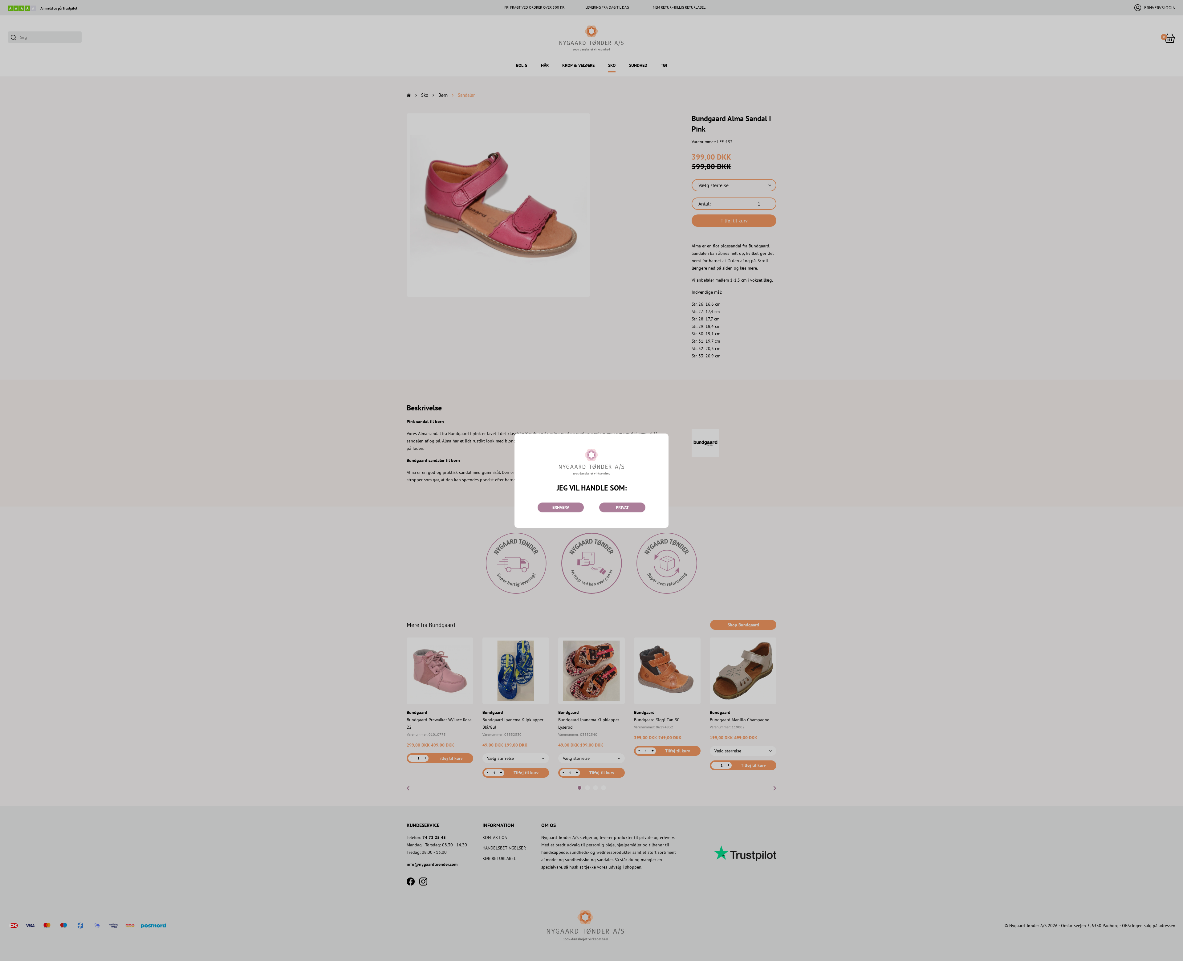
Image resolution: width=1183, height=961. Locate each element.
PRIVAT (622, 507)
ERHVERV (560, 507)
